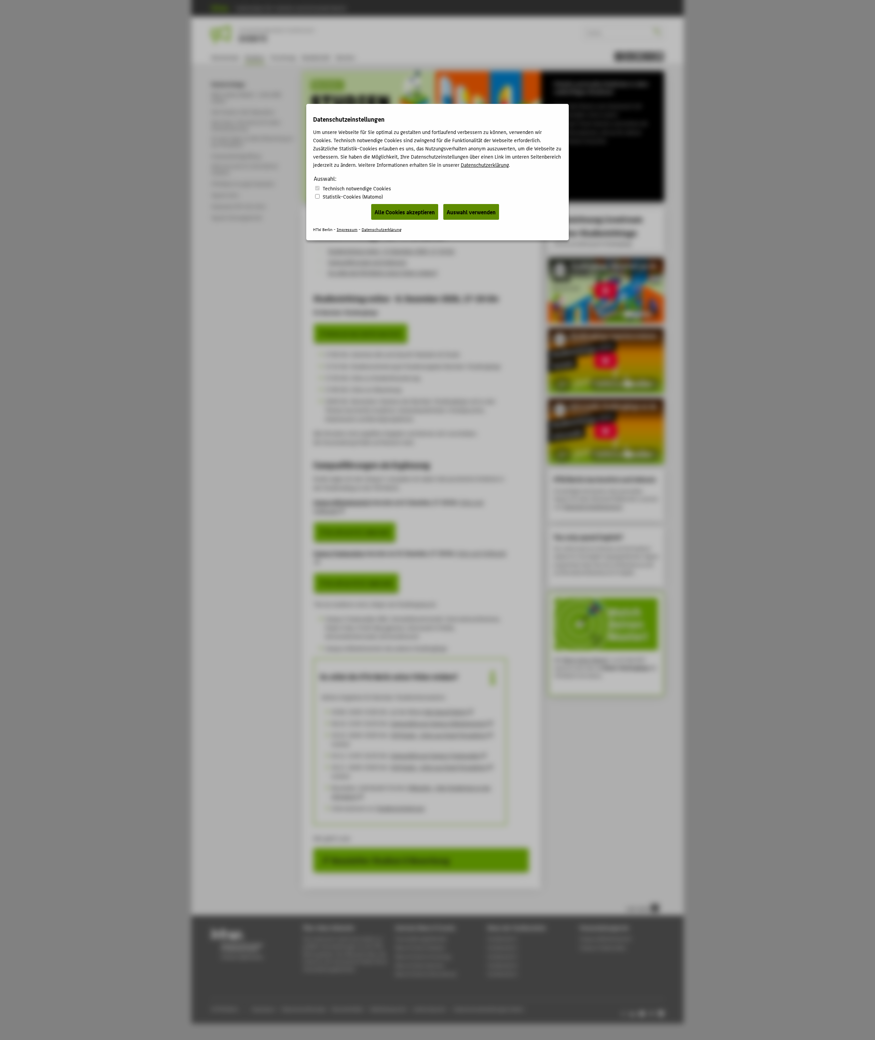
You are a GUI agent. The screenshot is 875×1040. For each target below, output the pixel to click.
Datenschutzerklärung (485, 164)
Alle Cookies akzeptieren (405, 211)
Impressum (347, 229)
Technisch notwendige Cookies (357, 188)
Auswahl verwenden (471, 211)
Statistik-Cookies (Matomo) (353, 196)
